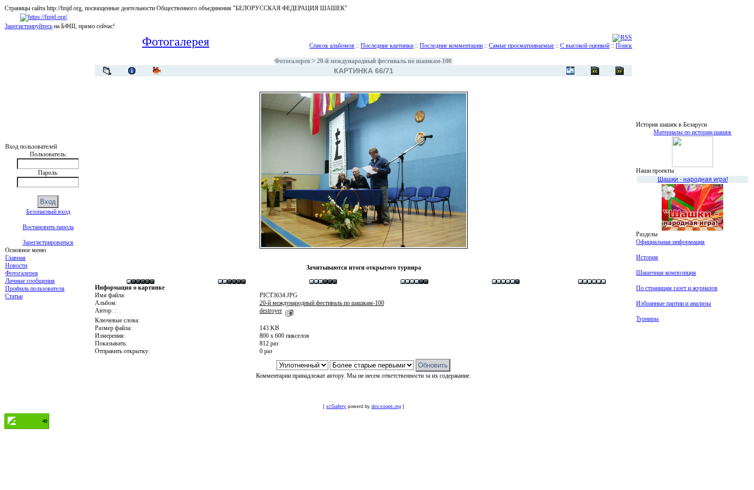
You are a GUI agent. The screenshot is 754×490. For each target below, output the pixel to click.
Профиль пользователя (35, 288)
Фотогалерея (21, 273)
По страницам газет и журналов (677, 288)
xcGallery (336, 406)
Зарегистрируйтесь (28, 26)
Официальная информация (670, 242)
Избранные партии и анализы (673, 303)
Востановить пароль (48, 227)
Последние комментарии (451, 45)
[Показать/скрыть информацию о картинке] (132, 70)
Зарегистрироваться (48, 242)
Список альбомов (331, 45)
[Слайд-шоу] (156, 70)
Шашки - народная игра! (693, 179)
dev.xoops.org (386, 406)
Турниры (647, 318)
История (647, 257)
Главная (15, 257)
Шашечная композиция (666, 272)
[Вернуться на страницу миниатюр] (107, 70)
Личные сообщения (30, 280)
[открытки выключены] (570, 70)
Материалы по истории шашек (692, 132)
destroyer (271, 310)
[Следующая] (595, 70)
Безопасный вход (48, 211)
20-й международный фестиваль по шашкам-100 (384, 61)
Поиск (624, 45)
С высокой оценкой (584, 45)
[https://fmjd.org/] (43, 17)
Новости (16, 265)
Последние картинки (387, 45)
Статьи (14, 296)
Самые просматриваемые (521, 45)
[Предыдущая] (619, 70)
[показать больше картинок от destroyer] (289, 310)
